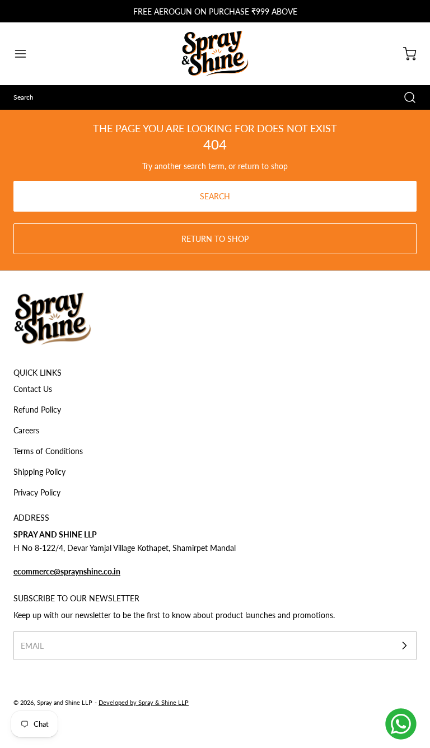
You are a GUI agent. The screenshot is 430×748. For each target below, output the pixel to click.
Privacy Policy (36, 492)
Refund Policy (37, 409)
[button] (25, 53)
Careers (26, 430)
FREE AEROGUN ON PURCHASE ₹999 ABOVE (215, 11)
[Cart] (404, 53)
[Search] (404, 97)
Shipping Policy (39, 471)
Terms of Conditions (48, 451)
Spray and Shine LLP (64, 702)
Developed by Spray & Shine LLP (144, 702)
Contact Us (32, 389)
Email (32, 646)
